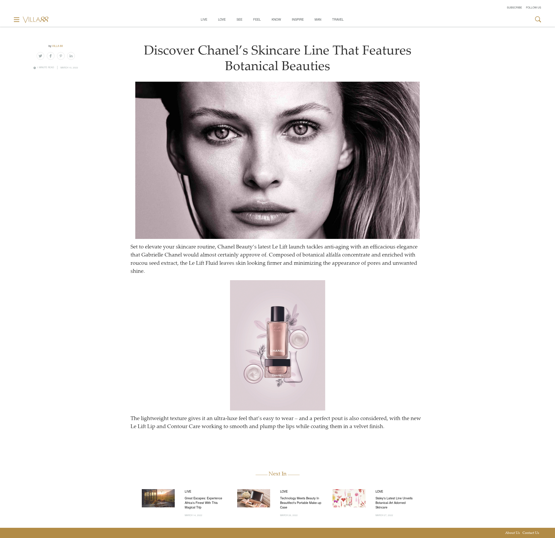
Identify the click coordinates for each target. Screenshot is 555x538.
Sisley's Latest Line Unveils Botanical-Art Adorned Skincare (394, 502)
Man (318, 19)
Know (276, 19)
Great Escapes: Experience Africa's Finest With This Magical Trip (203, 502)
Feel (257, 19)
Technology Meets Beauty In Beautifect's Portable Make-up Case (300, 502)
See (239, 19)
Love (222, 19)
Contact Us (530, 533)
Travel (338, 19)
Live (204, 19)
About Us (512, 533)
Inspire (298, 19)
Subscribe (514, 7)
